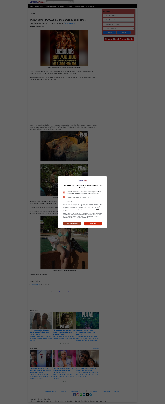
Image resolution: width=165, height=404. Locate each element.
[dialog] (82, 202)
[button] (82, 201)
